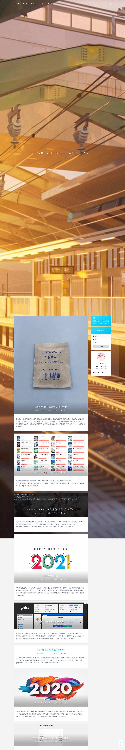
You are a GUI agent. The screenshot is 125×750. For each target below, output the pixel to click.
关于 (96, 339)
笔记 (50, 579)
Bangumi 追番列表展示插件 (51, 468)
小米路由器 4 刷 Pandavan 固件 (50, 621)
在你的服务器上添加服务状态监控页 (51, 738)
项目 (50, 472)
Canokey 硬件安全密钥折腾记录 (51, 406)
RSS (96, 342)
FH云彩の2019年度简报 (51, 699)
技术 (50, 410)
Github (96, 372)
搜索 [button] (101, 346)
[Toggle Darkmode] (121, 742)
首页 (96, 336)
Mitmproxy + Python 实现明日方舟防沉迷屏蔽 (50, 509)
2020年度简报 (50, 575)
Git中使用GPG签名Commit (50, 649)
